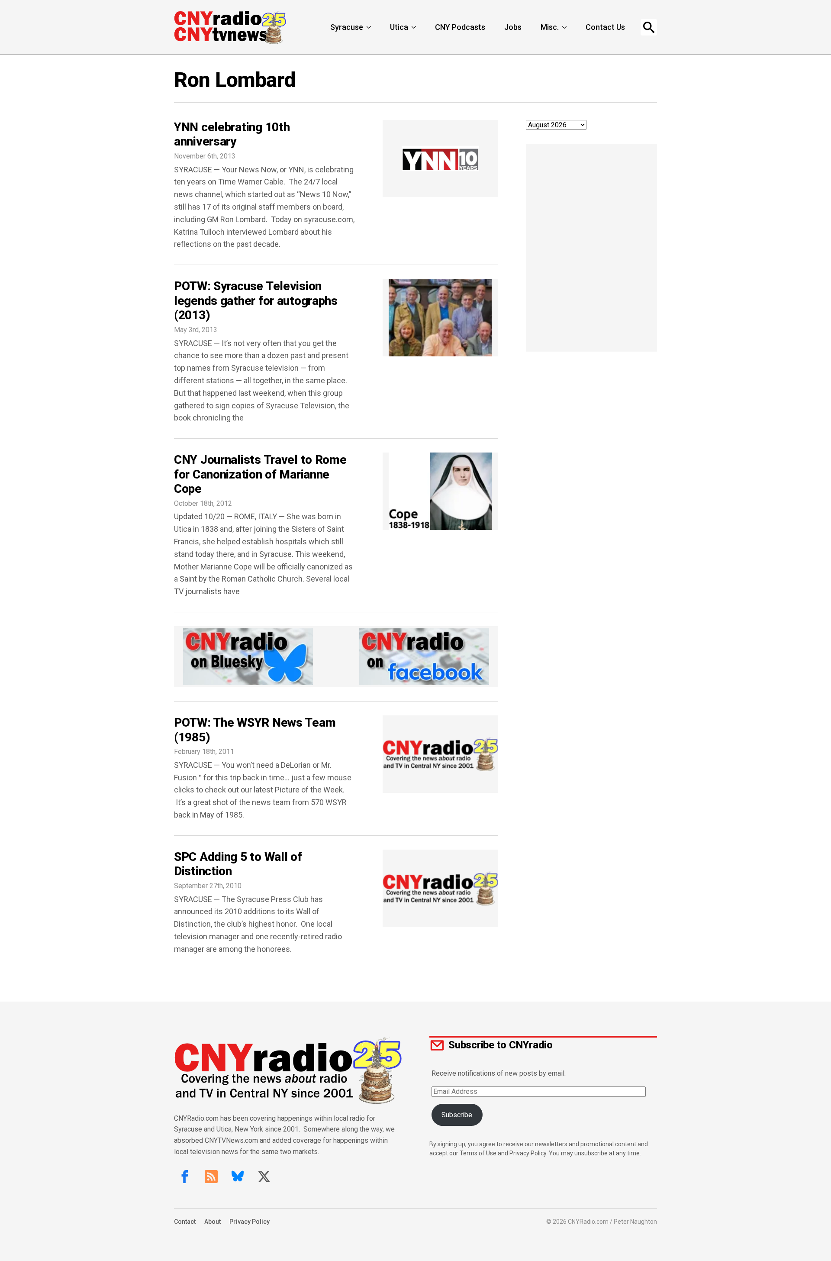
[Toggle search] (649, 27)
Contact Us (605, 27)
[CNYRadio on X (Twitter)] (264, 1176)
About (212, 1221)
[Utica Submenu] (414, 27)
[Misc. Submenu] (565, 27)
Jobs (513, 27)
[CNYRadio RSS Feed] (211, 1176)
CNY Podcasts (460, 27)
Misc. (550, 27)
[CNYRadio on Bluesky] (237, 1176)
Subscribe (456, 1115)
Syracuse (346, 27)
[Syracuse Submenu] (369, 27)
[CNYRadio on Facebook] (185, 1176)
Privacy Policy (249, 1221)
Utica (399, 27)
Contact (185, 1221)
